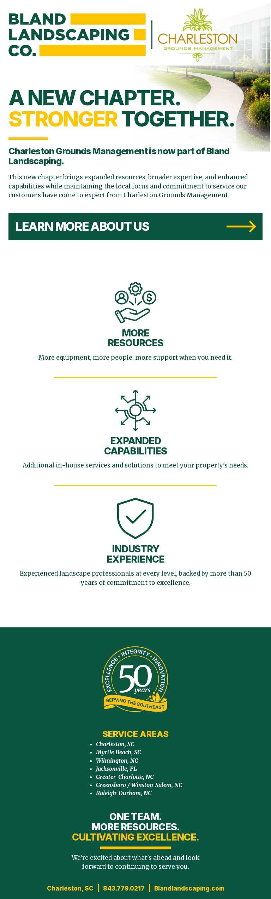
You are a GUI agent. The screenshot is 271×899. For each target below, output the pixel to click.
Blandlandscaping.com (189, 888)
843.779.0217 (124, 888)
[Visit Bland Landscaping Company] (77, 34)
